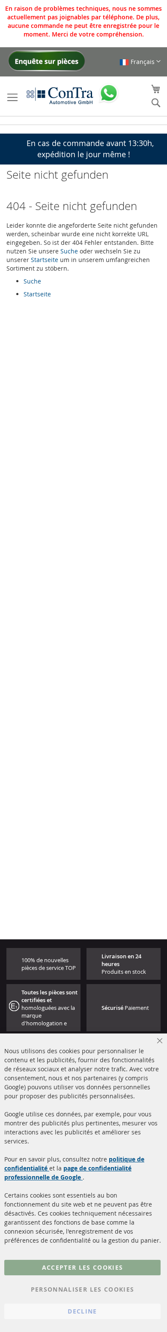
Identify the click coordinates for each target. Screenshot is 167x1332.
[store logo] (60, 95)
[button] (140, 62)
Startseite (44, 260)
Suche (69, 251)
